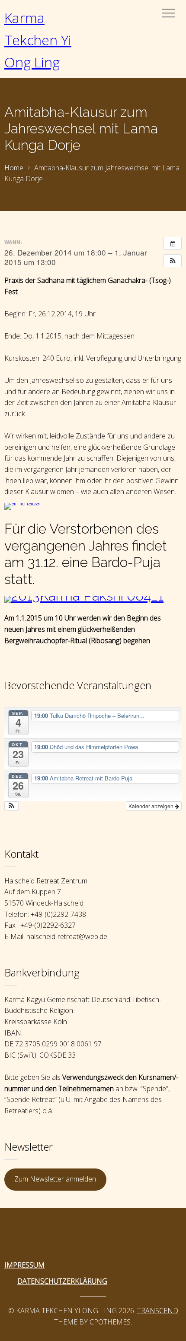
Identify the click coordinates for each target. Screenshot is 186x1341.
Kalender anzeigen (151, 806)
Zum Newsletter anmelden (55, 1179)
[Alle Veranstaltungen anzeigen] (173, 243)
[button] (172, 261)
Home (13, 168)
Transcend (157, 1310)
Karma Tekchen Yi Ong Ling (37, 39)
